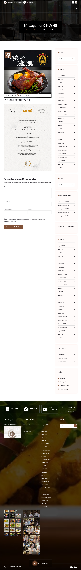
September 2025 (62, 114)
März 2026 (61, 93)
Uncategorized (62, 361)
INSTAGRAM (33, 408)
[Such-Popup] (76, 8)
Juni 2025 (60, 125)
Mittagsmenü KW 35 (63, 201)
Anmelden (62, 378)
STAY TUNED (15, 408)
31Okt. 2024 (10, 95)
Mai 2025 (60, 129)
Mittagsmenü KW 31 (63, 216)
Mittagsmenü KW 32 (63, 212)
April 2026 (61, 90)
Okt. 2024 (7, 55)
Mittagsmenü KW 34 (63, 205)
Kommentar (7, 187)
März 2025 (61, 136)
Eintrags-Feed (63, 382)
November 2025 (62, 107)
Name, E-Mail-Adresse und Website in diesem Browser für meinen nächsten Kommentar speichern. (24, 220)
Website (30, 209)
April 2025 (61, 132)
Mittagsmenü (38, 29)
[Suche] (72, 58)
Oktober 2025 (62, 111)
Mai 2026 (60, 86)
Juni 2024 (60, 168)
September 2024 (62, 157)
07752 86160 (30, 2)
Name (8, 201)
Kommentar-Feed (64, 385)
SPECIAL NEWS (62, 358)
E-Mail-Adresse (8, 209)
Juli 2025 (60, 122)
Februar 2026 (61, 97)
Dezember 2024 (62, 146)
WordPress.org (64, 389)
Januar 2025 (61, 143)
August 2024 (61, 160)
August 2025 (61, 118)
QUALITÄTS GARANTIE (71, 408)
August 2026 (61, 75)
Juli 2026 (60, 79)
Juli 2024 (60, 164)
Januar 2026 (61, 100)
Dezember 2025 (62, 104)
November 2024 (62, 150)
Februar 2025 (61, 139)
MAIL (50, 407)
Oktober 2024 (62, 153)
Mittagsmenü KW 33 (63, 208)
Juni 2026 (60, 83)
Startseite (29, 29)
